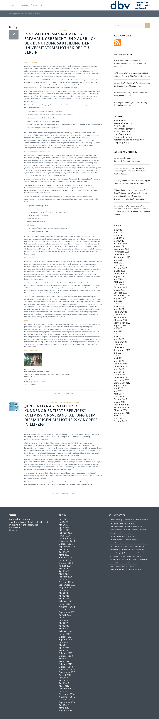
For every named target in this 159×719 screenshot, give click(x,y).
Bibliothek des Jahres (116, 526)
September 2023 (122, 295)
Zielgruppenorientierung (117, 569)
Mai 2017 (118, 391)
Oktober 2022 (120, 320)
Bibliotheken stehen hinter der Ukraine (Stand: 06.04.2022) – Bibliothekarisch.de (131, 207)
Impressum (14, 527)
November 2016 (121, 407)
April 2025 (119, 262)
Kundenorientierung (116, 546)
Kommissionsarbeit (116, 539)
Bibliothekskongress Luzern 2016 (120, 529)
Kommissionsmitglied (130, 539)
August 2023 (120, 298)
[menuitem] (13, 5)
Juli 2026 (118, 229)
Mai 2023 (118, 303)
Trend (123, 556)
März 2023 (119, 309)
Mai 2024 (118, 279)
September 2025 (122, 257)
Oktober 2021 (120, 347)
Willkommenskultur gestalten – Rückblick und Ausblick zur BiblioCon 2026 (131, 74)
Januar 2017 (119, 402)
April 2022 (119, 336)
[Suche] (41, 5)
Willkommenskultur (134, 563)
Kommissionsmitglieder (117, 543)
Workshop (133, 566)
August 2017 (120, 385)
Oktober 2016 (120, 410)
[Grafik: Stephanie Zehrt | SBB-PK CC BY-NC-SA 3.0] (14, 406)
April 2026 (119, 238)
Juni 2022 (118, 331)
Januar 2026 (119, 246)
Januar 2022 (119, 344)
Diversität (143, 529)
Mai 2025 (118, 259)
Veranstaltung (126, 559)
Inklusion (119, 533)
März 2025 (119, 265)
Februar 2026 (120, 243)
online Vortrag (125, 549)
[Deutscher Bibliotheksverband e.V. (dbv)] (130, 5)
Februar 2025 (120, 268)
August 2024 (120, 276)
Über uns (13, 530)
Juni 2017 (118, 388)
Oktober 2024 (120, 273)
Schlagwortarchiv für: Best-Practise (24, 13)
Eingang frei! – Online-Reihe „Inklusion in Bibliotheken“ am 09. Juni (132, 84)
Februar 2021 (120, 363)
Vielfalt (135, 559)
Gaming (112, 533)
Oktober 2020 (120, 366)
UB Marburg (131, 556)
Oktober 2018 (120, 377)
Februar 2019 (120, 374)
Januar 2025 (119, 270)
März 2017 (119, 396)
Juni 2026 (118, 232)
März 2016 (119, 418)
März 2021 (119, 361)
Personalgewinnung (138, 549)
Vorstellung (143, 559)
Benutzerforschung (142, 520)
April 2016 (119, 415)
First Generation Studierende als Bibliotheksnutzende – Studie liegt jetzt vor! (130, 63)
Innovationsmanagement (117, 536)
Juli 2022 (118, 328)
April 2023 (119, 306)
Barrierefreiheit (121, 123)
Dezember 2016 (121, 404)
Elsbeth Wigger (120, 190)
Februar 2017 (120, 399)
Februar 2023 (120, 311)
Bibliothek (132, 523)
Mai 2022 (118, 333)
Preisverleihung (115, 553)
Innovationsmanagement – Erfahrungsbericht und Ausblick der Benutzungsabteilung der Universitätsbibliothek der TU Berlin (60, 43)
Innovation (128, 533)
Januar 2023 (119, 314)
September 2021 (122, 350)
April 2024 (119, 281)
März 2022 (119, 339)
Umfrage (139, 556)
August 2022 (120, 325)
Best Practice (60, 402)
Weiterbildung (121, 563)
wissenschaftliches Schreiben (119, 566)
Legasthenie (128, 546)
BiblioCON (123, 523)
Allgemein (63, 30)
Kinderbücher (131, 536)
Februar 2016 (120, 421)
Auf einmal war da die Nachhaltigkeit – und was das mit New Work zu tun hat (130, 170)
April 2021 (119, 358)
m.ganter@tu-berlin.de (37, 382)
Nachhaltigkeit (114, 549)
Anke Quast (69, 393)
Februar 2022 (120, 341)
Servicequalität (114, 556)
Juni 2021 (118, 352)
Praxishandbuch (122, 131)
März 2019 (119, 372)
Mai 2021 (118, 355)
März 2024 (119, 284)
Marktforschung (139, 546)
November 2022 (121, 317)
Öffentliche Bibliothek (134, 569)
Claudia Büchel (69, 493)
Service (140, 553)
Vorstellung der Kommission (128, 139)
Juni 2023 (118, 300)
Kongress (129, 543)
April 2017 (119, 393)
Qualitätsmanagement (129, 553)
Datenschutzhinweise (19, 519)
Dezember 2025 (121, 249)
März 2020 (119, 369)
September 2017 (122, 382)
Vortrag (112, 563)
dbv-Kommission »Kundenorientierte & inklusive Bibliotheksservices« (28, 523)
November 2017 (121, 380)
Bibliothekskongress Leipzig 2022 (135, 526)
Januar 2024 (119, 290)
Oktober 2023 (120, 292)
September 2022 (122, 322)
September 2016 (122, 413)
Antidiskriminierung (116, 520)
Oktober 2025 (120, 254)
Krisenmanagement (123, 128)
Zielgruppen (120, 142)
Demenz (135, 529)
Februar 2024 (120, 287)
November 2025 (121, 251)
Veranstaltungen (72, 402)
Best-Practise (114, 523)
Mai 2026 (118, 235)
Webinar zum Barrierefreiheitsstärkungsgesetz (127, 159)
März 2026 (119, 240)
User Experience (122, 134)
